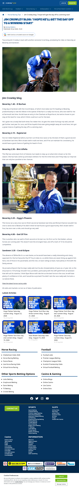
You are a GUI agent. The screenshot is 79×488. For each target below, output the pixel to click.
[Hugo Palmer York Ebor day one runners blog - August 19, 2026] (14, 327)
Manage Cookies (61, 484)
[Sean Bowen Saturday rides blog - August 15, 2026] (39, 327)
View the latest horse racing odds (14, 283)
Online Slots (47, 388)
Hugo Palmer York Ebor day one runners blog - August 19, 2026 (13, 337)
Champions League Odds (52, 361)
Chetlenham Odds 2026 (11, 355)
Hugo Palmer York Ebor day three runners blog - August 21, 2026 (39, 313)
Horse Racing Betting (10, 358)
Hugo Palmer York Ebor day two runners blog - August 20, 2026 (64, 313)
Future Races (8, 361)
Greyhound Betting (10, 382)
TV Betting (7, 388)
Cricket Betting (8, 392)
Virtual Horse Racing (10, 367)
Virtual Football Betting (51, 367)
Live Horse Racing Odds (11, 364)
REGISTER (72, 3)
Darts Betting (8, 385)
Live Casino (47, 385)
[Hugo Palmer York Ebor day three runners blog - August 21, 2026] (39, 302)
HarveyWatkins (11, 27)
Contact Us (12, 408)
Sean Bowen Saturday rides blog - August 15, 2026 (39, 336)
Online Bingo (47, 379)
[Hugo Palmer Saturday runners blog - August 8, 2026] (65, 327)
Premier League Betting (51, 358)
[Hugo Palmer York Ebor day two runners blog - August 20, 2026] (65, 302)
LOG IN (63, 3)
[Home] (3, 15)
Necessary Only (61, 480)
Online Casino (48, 382)
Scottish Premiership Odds (53, 364)
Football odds (48, 355)
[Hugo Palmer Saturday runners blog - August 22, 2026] (14, 302)
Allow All (61, 476)
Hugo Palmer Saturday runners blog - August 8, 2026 (63, 337)
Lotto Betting (8, 379)
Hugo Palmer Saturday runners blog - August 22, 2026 (12, 313)
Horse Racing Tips (14, 15)
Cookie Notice (19, 482)
